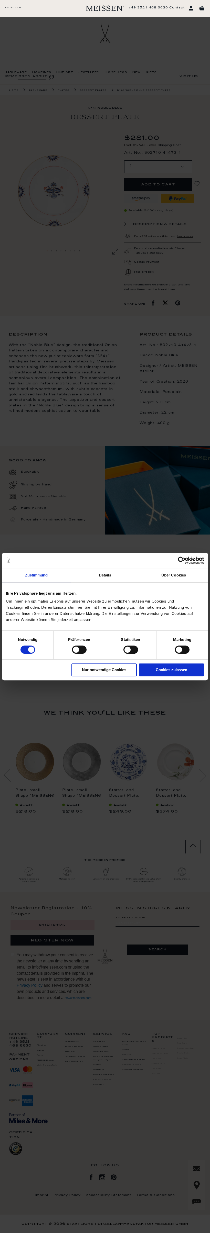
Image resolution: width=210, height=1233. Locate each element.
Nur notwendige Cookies (104, 670)
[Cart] (202, 8)
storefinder (13, 8)
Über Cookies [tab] (173, 575)
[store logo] (105, 8)
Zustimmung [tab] (36, 575)
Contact (177, 7)
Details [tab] (105, 575)
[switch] (79, 650)
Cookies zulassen (171, 670)
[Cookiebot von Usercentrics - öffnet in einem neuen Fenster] (181, 560)
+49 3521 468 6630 (148, 7)
